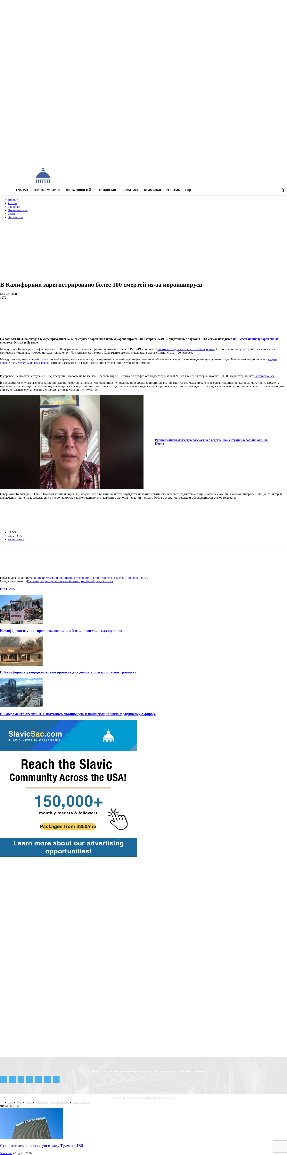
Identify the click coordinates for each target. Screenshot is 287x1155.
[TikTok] (274, 157)
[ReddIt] (76, 310)
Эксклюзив (15, 217)
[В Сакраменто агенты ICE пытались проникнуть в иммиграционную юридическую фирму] (21, 706)
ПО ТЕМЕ (7, 588)
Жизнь (12, 203)
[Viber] (146, 310)
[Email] (90, 310)
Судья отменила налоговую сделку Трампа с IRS (41, 1145)
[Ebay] (247, 157)
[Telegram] (268, 157)
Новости (13, 199)
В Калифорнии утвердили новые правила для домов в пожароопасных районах (68, 672)
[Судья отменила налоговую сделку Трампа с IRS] (31, 1138)
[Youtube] (285, 157)
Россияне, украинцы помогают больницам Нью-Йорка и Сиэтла (70, 581)
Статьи (12, 213)
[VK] (132, 310)
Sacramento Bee (264, 376)
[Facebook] (252, 157)
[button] (282, 190)
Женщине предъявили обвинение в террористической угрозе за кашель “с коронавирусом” (89, 577)
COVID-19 (15, 535)
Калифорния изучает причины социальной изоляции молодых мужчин (61, 631)
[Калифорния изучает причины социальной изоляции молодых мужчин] (21, 623)
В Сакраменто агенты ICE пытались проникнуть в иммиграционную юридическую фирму (78, 714)
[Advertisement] (157, 174)
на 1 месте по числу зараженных (256, 339)
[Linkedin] (62, 310)
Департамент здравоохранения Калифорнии (185, 349)
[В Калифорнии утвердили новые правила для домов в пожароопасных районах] (21, 664)
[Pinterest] (34, 310)
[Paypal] (263, 157)
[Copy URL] (160, 310)
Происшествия (18, 210)
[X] (279, 157)
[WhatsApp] (48, 310)
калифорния (16, 539)
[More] (174, 310)
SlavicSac (6, 1153)
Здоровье (14, 206)
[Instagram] (257, 157)
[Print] (104, 310)
